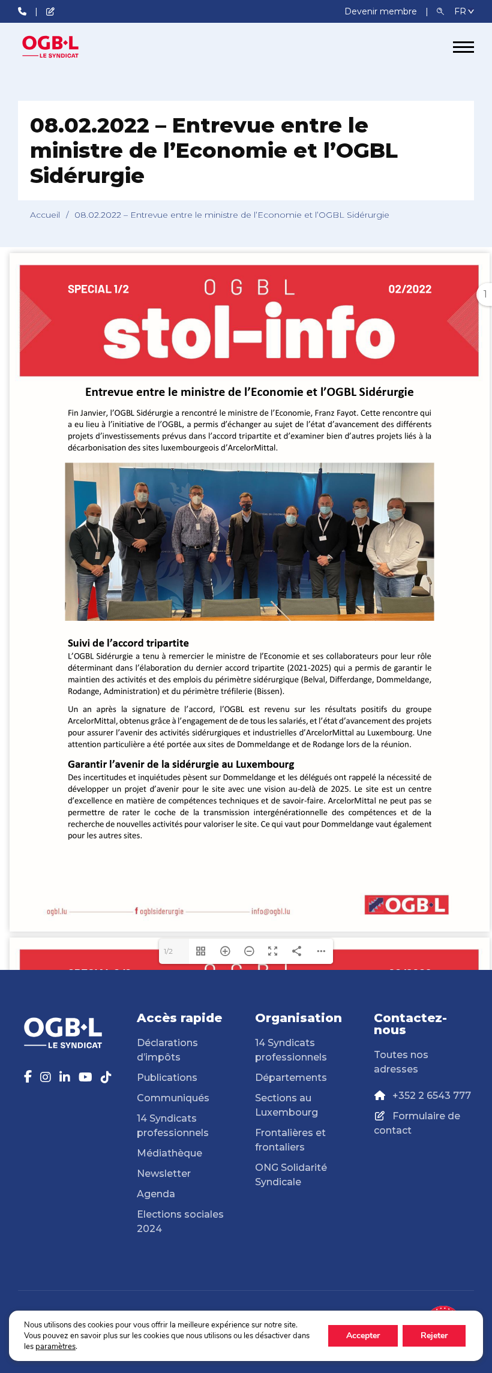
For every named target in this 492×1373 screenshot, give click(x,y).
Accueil (45, 214)
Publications (167, 1077)
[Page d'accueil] (63, 47)
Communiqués (173, 1098)
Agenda (156, 1194)
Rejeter (434, 1335)
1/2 (168, 951)
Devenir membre (381, 11)
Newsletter (164, 1173)
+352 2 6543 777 (431, 1095)
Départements (291, 1077)
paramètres (55, 1346)
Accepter (363, 1335)
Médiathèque (169, 1153)
